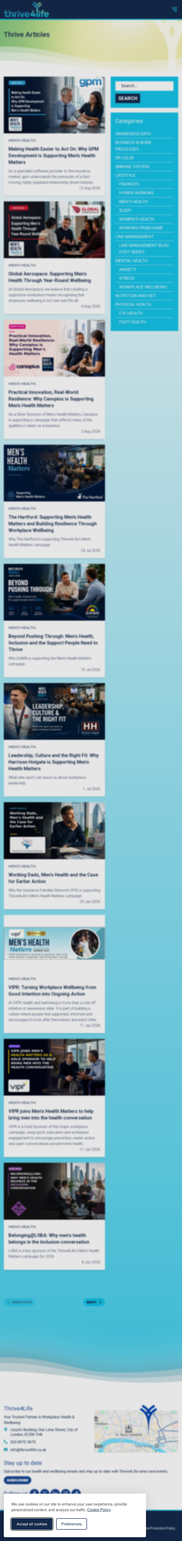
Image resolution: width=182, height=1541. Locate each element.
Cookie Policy (99, 1509)
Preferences (71, 1524)
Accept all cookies (32, 1524)
